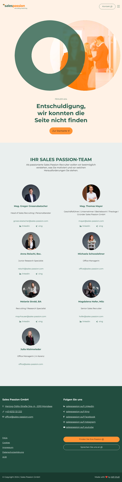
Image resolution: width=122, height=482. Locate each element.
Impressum (7, 447)
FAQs (4, 438)
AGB (4, 457)
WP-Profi (115, 477)
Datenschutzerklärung (13, 452)
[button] (118, 6)
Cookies (6, 443)
